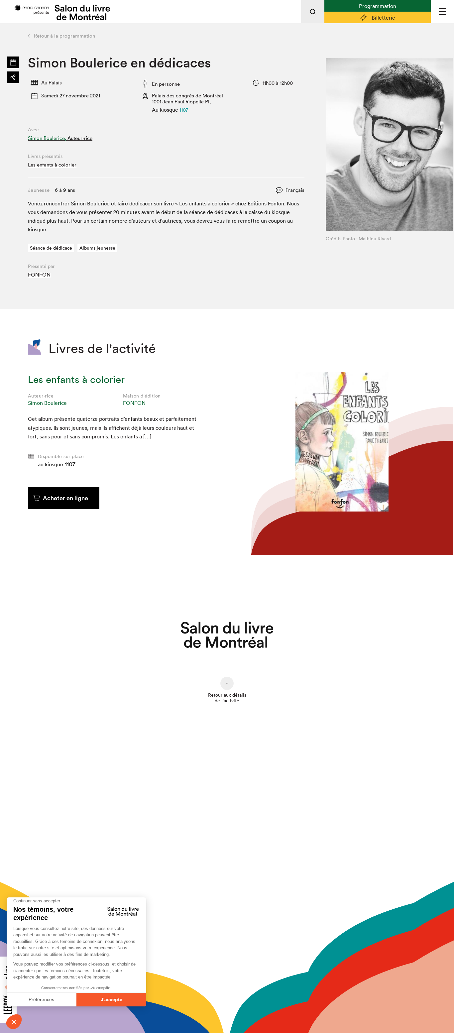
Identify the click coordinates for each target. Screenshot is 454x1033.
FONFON (39, 274)
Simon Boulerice (47, 403)
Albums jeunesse (97, 248)
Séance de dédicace (51, 248)
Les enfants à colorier (52, 165)
